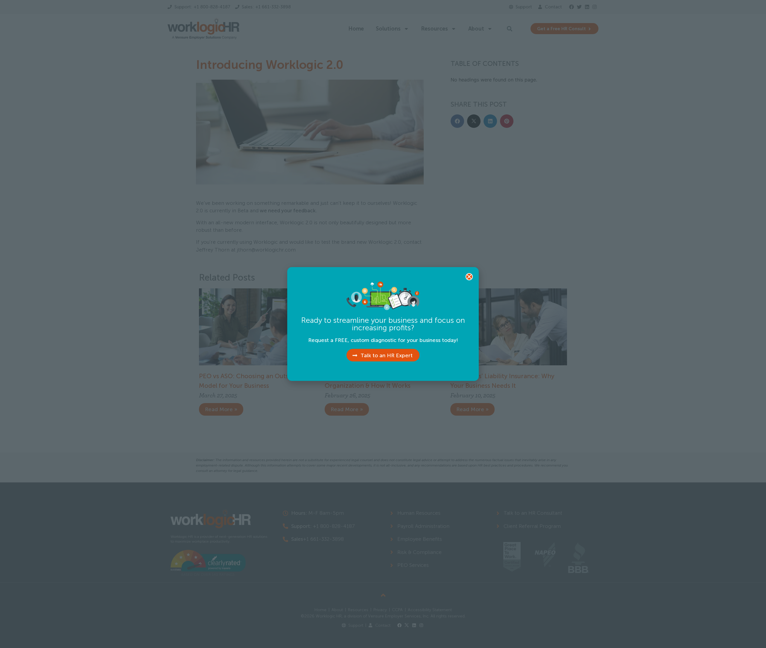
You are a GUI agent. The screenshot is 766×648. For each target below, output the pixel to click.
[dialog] (383, 324)
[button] (469, 276)
